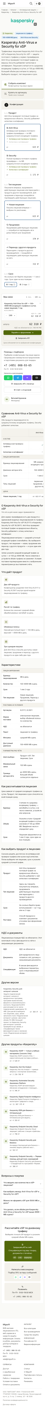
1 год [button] (12, 284)
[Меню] (4, 3)
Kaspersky (5, 12)
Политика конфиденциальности (15, 1400)
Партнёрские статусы (33, 1375)
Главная (4, 10)
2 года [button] (25, 284)
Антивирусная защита (28, 10)
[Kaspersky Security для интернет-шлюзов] (22, 1012)
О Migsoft (28, 1372)
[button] (22, 137)
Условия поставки (10, 1381)
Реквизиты (28, 1381)
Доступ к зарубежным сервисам (9, 1372)
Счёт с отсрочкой (23, 390)
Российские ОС (30, 1341)
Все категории (30, 1328)
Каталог (14, 10)
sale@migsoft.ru (9, 1359)
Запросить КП (24, 338)
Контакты (28, 1378)
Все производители (32, 1332)
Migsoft (11, 3)
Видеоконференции (32, 1344)
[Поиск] (31, 3)
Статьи (27, 1369)
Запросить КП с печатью (24, 384)
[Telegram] (17, 377)
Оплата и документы (11, 1385)
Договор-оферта (9, 1404)
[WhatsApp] (8, 377)
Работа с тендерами (11, 1378)
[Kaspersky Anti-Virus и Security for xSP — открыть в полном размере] (23, 21)
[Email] (36, 377)
